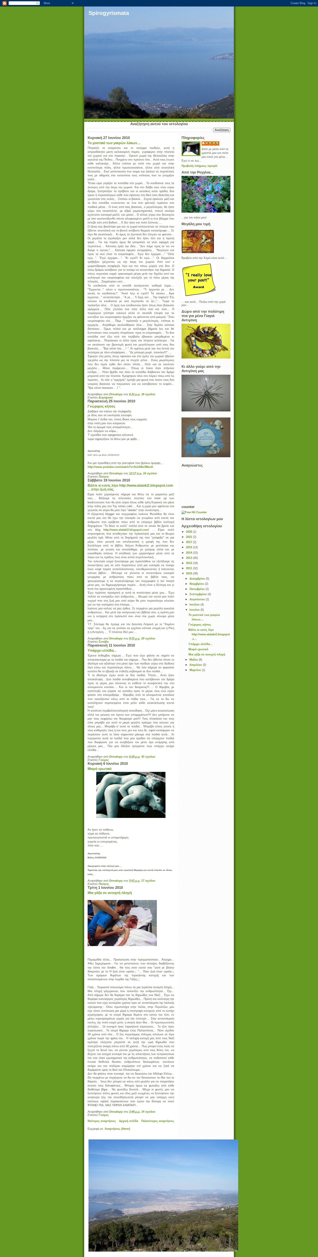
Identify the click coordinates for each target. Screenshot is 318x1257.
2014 (189, 552)
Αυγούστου (198, 599)
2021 (189, 536)
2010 (189, 573)
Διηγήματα (106, 397)
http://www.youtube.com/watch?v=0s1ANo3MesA (120, 466)
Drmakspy (212, 143)
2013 (189, 557)
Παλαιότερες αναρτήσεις (157, 1121)
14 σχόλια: (148, 1111)
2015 (189, 547)
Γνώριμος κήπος (101, 406)
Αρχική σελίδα (128, 1121)
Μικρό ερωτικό (100, 769)
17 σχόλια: (148, 880)
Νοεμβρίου (197, 583)
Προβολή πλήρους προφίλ (199, 165)
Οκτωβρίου (198, 589)
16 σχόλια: (150, 473)
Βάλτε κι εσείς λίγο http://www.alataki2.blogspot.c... (209, 634)
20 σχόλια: (148, 638)
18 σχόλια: (148, 394)
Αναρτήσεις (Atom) (117, 1128)
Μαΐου (194, 659)
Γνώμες (104, 760)
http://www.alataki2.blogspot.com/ (126, 529)
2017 (189, 542)
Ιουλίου (195, 604)
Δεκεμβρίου (198, 578)
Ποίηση (104, 476)
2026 (189, 531)
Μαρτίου (196, 670)
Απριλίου (196, 664)
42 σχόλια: (148, 756)
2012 (189, 563)
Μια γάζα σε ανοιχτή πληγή (110, 893)
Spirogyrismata (108, 13)
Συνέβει (104, 641)
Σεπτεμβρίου (199, 594)
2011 (189, 568)
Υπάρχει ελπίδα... (102, 650)
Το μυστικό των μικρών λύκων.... (114, 143)
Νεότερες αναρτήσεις (102, 1121)
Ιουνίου (195, 609)
